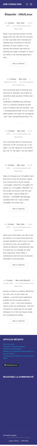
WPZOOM (24, 441)
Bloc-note (20, 23)
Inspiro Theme (13, 441)
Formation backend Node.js (12, 349)
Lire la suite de (19, 63)
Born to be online (8, 344)
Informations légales (10, 435)
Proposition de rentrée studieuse (14, 346)
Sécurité (27, 280)
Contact (11, 23)
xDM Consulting (12, 4)
